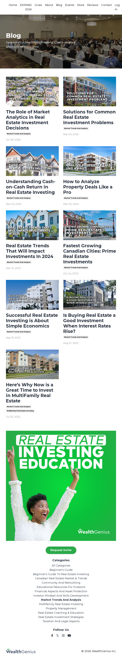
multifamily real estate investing (20, 411)
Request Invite (61, 550)
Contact (106, 5)
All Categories (61, 565)
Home (13, 5)
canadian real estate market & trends (61, 578)
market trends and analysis (18, 134)
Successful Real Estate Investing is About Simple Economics (32, 321)
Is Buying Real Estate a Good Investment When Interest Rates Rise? (89, 323)
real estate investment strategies (61, 617)
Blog (59, 5)
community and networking (61, 582)
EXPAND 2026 (26, 7)
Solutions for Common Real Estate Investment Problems (89, 117)
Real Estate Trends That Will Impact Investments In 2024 (29, 251)
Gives (38, 5)
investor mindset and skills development (61, 595)
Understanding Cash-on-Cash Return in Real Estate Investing (30, 187)
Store (80, 5)
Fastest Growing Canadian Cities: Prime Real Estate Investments (89, 254)
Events (69, 5)
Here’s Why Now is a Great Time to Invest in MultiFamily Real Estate (29, 393)
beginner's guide (61, 570)
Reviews (92, 5)
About (49, 5)
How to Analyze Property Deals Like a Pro (87, 187)
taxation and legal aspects (61, 621)
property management (61, 608)
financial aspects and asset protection (61, 591)
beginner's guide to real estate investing (61, 574)
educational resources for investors (61, 587)
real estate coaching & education (61, 612)
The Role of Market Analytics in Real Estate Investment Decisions (28, 120)
